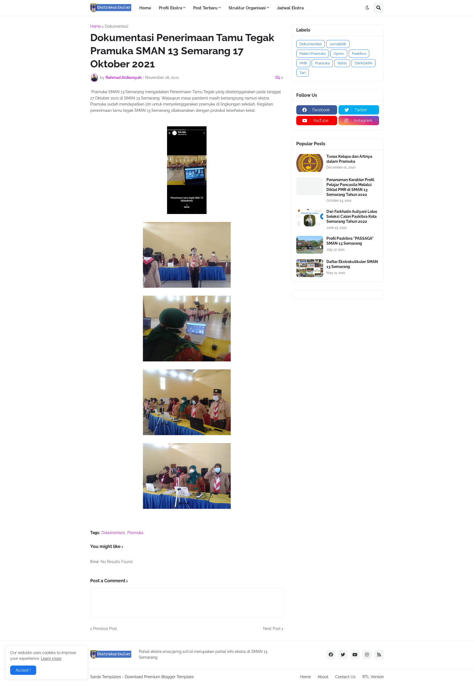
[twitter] (343, 654)
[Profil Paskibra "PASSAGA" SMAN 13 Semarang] (309, 245)
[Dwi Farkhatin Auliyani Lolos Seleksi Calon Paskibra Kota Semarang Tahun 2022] (309, 218)
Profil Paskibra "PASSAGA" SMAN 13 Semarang (350, 241)
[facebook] (330, 654)
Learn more (51, 658)
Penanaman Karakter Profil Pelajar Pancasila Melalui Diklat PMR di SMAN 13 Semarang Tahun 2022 (350, 187)
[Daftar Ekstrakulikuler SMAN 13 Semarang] (309, 268)
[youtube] (355, 654)
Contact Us (345, 677)
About (323, 677)
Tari (303, 73)
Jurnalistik (337, 44)
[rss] (379, 654)
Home (95, 26)
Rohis (342, 63)
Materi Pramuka (313, 54)
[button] (367, 8)
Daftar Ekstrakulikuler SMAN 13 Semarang (352, 264)
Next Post (272, 628)
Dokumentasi (116, 26)
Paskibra (359, 54)
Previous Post (105, 628)
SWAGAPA (363, 63)
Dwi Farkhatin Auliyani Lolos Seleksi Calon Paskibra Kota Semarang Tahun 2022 (351, 216)
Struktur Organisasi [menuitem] (247, 7)
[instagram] (367, 654)
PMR (303, 63)
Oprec (339, 54)
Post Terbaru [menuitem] (205, 7)
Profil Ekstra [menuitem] (170, 7)
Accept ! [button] (23, 670)
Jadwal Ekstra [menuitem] (290, 7)
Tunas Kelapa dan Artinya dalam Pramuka (349, 159)
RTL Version (373, 677)
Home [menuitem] (145, 7)
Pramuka (135, 532)
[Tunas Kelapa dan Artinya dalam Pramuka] (309, 163)
